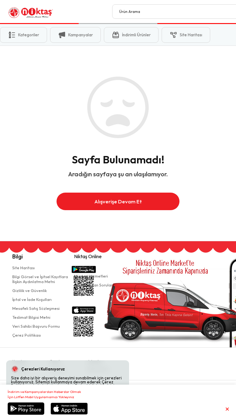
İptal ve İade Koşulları (32, 299)
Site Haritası (23, 267)
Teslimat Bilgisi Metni (31, 317)
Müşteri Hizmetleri (91, 276)
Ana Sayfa (83, 267)
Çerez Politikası (26, 335)
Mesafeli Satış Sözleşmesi (36, 308)
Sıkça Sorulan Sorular (93, 284)
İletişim (80, 293)
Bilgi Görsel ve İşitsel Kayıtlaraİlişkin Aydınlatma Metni (40, 279)
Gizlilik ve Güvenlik (29, 290)
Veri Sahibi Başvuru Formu (36, 326)
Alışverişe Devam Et (118, 201)
